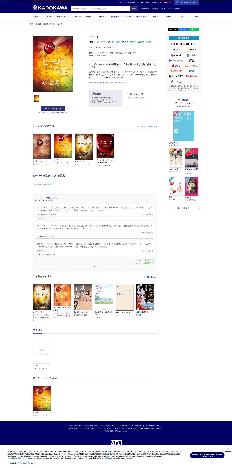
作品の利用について (76, 428)
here (108, 453)
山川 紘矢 (115, 42)
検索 (134, 9)
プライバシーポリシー (105, 428)
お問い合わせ (90, 428)
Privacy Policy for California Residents (21, 463)
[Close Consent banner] (228, 449)
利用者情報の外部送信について (116, 431)
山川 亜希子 (130, 42)
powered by (140, 263)
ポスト (174, 29)
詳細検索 (145, 9)
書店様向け (126, 425)
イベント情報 (174, 9)
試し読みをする (54, 108)
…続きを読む (102, 210)
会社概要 (73, 425)
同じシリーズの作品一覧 (146, 126)
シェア (184, 29)
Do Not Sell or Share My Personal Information (144, 428)
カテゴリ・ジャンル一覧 (127, 2)
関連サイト (157, 2)
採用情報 (88, 425)
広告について (98, 425)
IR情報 (81, 425)
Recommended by (140, 277)
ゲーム (168, 17)
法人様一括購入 (137, 425)
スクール (195, 17)
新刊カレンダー (159, 9)
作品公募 (168, 2)
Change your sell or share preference (119, 458)
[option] (43, 353)
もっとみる (182, 208)
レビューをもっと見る (145, 260)
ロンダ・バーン (100, 42)
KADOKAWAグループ (152, 425)
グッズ (182, 17)
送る (194, 29)
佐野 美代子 (145, 42)
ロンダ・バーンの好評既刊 (42, 184)
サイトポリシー (120, 428)
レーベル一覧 (144, 2)
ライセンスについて (112, 425)
